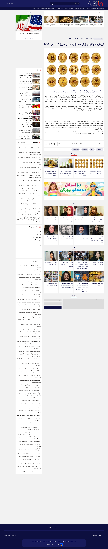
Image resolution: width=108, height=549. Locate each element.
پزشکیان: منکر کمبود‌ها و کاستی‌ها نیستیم (31, 398)
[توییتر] (46, 144)
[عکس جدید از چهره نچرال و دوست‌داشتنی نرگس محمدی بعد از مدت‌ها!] (66, 211)
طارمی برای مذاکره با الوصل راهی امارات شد (31, 309)
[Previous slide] (17, 23)
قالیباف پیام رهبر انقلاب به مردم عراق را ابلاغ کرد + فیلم (28, 274)
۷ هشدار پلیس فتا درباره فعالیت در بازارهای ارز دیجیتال (50, 173)
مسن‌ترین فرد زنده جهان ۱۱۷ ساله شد (25, 88)
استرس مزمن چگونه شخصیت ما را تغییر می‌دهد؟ (29, 329)
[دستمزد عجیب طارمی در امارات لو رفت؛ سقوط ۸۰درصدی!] (36, 118)
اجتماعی (77, 8)
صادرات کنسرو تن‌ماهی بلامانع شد (32, 388)
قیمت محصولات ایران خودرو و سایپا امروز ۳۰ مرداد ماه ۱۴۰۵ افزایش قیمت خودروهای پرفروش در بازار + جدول (81, 287)
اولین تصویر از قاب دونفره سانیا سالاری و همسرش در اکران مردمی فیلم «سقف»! (67, 285)
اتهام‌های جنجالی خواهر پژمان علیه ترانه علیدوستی (67, 238)
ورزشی (66, 8)
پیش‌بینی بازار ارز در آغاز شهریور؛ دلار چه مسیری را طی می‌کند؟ (25, 101)
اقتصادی (93, 8)
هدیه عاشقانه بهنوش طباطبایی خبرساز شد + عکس (29, 285)
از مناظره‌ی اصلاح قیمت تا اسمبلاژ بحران (31, 317)
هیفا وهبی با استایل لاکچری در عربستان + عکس (51, 263)
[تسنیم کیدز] (74, 189)
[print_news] (54, 144)
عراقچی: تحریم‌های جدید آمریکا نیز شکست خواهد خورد (28, 302)
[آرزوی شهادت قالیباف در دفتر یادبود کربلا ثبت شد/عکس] (36, 136)
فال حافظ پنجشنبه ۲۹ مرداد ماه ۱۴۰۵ (51, 25)
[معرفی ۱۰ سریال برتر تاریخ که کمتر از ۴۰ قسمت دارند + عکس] (36, 112)
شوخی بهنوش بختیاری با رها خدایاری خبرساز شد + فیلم (28, 341)
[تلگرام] (49, 144)
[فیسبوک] (52, 144)
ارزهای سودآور (76, 149)
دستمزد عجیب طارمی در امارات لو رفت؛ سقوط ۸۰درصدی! (25, 119)
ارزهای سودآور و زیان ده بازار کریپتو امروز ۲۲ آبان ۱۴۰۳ (95, 173)
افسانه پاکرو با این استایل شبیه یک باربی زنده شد (97, 263)
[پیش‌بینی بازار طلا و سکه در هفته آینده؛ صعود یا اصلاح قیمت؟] (36, 81)
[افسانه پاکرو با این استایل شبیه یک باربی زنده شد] (96, 256)
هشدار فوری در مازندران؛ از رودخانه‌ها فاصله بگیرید (29, 456)
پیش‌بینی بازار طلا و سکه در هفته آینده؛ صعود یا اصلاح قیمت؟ (25, 82)
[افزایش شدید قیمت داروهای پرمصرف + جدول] (96, 19)
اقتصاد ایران (38, 232)
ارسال (52, 308)
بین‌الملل (82, 8)
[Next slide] (40, 23)
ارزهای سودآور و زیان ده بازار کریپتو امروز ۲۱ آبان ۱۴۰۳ (65, 173)
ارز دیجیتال (99, 149)
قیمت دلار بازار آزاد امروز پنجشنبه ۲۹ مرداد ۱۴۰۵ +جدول (81, 25)
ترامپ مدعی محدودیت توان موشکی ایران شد (30, 471)
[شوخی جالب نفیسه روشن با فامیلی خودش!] (51, 211)
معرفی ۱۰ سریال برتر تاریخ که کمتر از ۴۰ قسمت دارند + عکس (25, 113)
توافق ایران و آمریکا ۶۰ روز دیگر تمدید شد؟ (29, 33)
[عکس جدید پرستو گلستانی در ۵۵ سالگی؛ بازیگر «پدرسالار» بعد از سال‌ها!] (96, 211)
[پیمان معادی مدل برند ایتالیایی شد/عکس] (81, 230)
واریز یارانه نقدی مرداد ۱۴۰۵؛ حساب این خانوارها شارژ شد (25, 107)
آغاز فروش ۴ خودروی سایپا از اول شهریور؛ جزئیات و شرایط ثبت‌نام (25, 76)
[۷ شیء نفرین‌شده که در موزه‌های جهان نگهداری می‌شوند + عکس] (36, 124)
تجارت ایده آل (37, 240)
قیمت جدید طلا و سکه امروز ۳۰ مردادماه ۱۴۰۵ (96, 284)
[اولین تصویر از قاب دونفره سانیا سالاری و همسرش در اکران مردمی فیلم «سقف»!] (66, 276)
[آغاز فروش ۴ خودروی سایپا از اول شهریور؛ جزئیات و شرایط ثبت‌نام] (36, 75)
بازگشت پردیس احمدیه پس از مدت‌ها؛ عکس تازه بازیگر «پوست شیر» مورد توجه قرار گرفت (96, 239)
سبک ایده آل (38, 234)
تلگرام (96, 535)
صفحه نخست (100, 8)
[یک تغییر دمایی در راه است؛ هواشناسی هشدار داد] (36, 130)
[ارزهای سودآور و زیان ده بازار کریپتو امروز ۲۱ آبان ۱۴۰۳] (66, 163)
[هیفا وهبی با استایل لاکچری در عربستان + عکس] (51, 256)
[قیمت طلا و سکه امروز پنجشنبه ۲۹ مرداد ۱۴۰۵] (66, 19)
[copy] (99, 144)
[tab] (32, 38)
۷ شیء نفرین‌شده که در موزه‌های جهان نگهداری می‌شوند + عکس (26, 125)
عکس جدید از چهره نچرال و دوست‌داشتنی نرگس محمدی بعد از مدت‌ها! (66, 220)
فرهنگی (71, 8)
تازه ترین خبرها (37, 243)
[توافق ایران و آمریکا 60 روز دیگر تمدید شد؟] (29, 23)
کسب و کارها (36, 8)
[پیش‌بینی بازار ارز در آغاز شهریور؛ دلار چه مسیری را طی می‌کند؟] (36, 100)
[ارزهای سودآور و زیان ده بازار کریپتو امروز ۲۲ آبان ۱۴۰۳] (96, 163)
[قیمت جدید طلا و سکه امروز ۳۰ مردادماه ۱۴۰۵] (96, 276)
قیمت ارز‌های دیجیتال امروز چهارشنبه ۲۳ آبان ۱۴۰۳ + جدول (80, 173)
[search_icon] (51, 3)
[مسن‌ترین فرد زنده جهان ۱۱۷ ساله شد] (36, 87)
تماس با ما (11, 3)
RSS (7, 3)
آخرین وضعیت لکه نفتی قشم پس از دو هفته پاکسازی (25, 94)
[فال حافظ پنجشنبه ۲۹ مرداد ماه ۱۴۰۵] (51, 19)
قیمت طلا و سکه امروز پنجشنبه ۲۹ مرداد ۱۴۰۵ (66, 25)
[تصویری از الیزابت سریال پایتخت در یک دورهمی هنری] (51, 230)
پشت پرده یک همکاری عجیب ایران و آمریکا (29, 186)
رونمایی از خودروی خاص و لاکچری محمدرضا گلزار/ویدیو (28, 415)
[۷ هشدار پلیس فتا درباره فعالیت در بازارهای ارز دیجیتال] (51, 163)
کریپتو (92, 149)
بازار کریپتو (84, 149)
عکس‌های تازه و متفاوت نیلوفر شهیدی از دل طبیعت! (81, 219)
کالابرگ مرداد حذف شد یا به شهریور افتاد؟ (31, 432)
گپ (102, 535)
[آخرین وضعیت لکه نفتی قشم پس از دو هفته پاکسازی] (36, 93)
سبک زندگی (51, 8)
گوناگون (101, 12)
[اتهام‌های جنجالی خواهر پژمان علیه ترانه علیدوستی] (66, 230)
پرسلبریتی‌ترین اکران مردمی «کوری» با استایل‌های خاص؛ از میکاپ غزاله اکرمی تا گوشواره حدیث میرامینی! (81, 265)
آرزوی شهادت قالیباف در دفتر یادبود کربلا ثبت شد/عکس (25, 137)
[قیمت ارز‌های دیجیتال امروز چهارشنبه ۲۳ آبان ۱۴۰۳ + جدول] (81, 163)
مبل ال (39, 246)
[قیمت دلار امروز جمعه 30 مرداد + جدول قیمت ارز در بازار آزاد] (66, 256)
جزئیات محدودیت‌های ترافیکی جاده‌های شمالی (30, 408)
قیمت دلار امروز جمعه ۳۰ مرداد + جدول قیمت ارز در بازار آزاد (67, 264)
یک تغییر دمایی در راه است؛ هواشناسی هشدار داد (25, 131)
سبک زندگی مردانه (36, 237)
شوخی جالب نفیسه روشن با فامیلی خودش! (51, 219)
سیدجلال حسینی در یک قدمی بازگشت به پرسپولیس (29, 344)
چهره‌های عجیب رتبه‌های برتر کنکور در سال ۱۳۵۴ (29, 351)
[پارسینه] (94, 3)
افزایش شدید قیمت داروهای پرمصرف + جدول (96, 25)
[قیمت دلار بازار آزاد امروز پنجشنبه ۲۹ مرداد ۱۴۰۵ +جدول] (81, 19)
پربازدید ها (35, 142)
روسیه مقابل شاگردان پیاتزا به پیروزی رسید (31, 287)
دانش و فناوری (59, 8)
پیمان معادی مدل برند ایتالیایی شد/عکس (83, 238)
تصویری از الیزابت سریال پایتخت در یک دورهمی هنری (52, 239)
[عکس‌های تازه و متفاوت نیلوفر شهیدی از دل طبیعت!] (81, 211)
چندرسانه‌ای (44, 8)
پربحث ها (20, 142)
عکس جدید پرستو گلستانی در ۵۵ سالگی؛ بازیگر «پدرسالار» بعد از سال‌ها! (97, 220)
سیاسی (88, 8)
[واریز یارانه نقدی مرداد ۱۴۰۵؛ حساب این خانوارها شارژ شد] (36, 106)
